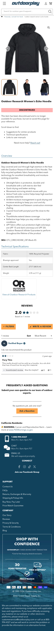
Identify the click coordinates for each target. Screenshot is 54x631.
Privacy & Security (11, 523)
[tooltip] (13, 370)
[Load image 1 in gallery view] (9, 87)
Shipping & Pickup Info (13, 498)
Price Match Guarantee (13, 505)
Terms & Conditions (12, 526)
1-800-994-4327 (19, 437)
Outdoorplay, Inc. (33, 591)
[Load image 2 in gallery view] (27, 87)
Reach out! (35, 143)
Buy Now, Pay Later (11, 502)
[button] (50, 3)
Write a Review (42, 327)
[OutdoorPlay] (2, 17)
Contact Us (8, 486)
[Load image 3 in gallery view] (44, 87)
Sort (29, 335)
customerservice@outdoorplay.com (18, 619)
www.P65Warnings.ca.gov (21, 430)
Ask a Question (28, 411)
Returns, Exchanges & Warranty (17, 494)
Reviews (6, 519)
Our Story (7, 515)
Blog (5, 530)
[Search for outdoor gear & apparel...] (50, 11)
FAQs (5, 490)
